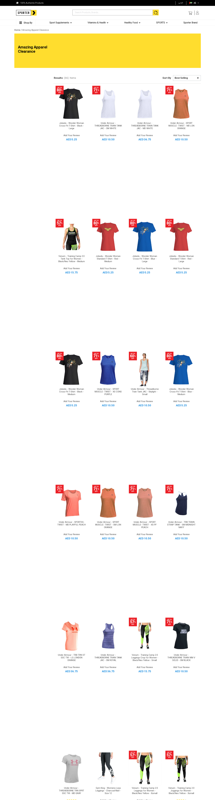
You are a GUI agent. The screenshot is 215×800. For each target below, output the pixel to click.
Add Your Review (71, 135)
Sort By (166, 77)
